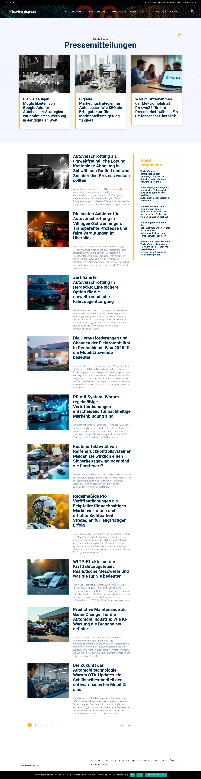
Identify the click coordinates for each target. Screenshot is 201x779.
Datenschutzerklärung (156, 775)
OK (132, 775)
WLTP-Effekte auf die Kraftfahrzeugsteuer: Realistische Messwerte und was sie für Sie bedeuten (101, 569)
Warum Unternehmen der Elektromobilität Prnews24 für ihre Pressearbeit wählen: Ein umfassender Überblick (156, 107)
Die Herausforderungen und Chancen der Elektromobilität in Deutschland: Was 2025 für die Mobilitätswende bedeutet (102, 347)
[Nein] (197, 775)
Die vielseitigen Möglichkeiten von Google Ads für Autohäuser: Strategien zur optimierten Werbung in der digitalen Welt (44, 109)
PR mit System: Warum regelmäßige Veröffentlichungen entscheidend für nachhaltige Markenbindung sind (102, 406)
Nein (140, 775)
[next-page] (58, 725)
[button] (192, 11)
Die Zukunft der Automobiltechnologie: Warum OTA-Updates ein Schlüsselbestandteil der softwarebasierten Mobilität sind (100, 677)
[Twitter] (13, 3)
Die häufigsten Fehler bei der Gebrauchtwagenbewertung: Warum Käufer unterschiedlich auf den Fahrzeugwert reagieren (155, 229)
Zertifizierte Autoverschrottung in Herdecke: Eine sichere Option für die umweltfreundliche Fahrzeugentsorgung (95, 289)
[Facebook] (7, 3)
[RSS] (179, 34)
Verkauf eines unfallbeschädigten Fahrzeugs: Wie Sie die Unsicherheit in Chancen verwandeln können (153, 176)
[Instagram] (10, 3)
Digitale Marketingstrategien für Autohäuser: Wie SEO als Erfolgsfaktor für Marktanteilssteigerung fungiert (100, 109)
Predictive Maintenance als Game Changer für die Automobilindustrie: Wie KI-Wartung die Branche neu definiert (100, 619)
